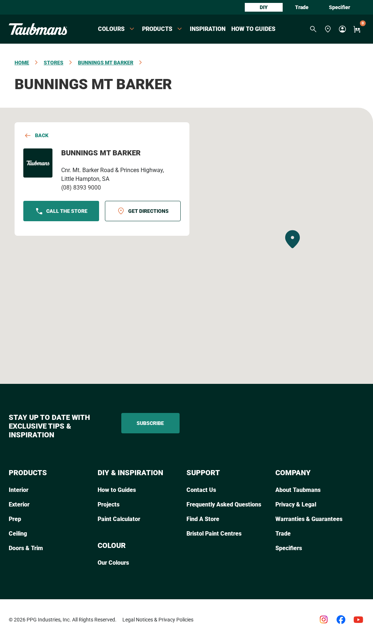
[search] (313, 29)
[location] (328, 29)
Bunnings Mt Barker (105, 62)
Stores (53, 62)
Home (22, 62)
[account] (342, 29)
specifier (339, 7)
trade (302, 7)
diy (264, 7)
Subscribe (150, 423)
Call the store (66, 211)
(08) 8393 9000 (81, 187)
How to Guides (253, 28)
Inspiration (207, 28)
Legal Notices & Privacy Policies (157, 620)
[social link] (323, 619)
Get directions (148, 211)
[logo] (38, 29)
